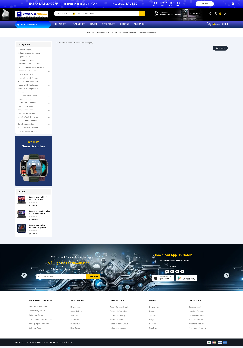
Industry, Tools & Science (28, 117)
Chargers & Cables (26, 74)
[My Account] (226, 13)
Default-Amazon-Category (29, 53)
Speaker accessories (147, 33)
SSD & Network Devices (27, 96)
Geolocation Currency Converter (31, 67)
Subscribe (93, 277)
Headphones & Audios (102, 33)
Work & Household (25, 99)
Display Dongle (24, 57)
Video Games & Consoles (28, 128)
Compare (209, 13)
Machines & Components (28, 89)
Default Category (25, 50)
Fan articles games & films (29, 64)
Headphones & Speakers (126, 33)
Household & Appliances (28, 85)
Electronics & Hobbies (27, 103)
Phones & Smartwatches (28, 131)
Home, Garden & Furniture (28, 81)
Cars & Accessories (26, 124)
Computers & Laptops (27, 110)
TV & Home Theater (26, 106)
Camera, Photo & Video (27, 120)
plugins (21, 92)
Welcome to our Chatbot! (170, 15)
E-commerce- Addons (27, 60)
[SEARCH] (142, 13)
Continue (220, 48)
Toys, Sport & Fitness (26, 113)
